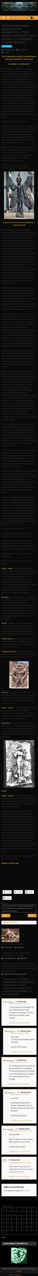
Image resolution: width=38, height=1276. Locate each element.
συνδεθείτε (27, 1190)
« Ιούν (3, 1237)
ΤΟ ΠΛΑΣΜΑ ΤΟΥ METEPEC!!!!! (12, 944)
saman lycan (22, 50)
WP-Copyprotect (17, 1274)
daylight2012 (23, 958)
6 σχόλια (6, 52)
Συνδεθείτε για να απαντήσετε (19, 1023)
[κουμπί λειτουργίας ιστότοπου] (31, 18)
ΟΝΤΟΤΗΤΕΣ (7, 46)
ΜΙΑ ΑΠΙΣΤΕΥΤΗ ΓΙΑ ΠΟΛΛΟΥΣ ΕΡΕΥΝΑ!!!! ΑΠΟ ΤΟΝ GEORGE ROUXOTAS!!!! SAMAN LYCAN (33, 916)
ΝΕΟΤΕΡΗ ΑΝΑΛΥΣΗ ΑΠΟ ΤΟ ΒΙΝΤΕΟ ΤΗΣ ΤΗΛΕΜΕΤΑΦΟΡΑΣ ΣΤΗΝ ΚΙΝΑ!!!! (16, 954)
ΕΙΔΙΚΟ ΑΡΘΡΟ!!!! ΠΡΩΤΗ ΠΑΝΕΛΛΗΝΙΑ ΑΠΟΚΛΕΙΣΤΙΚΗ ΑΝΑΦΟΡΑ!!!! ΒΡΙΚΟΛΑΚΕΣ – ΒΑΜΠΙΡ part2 (7, 916)
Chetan (10, 1274)
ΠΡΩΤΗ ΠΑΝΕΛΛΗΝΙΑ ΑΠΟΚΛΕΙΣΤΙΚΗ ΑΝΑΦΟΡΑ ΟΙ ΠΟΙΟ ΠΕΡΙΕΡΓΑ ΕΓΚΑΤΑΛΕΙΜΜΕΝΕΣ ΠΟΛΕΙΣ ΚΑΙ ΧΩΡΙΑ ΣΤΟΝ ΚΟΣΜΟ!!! (18, 908)
